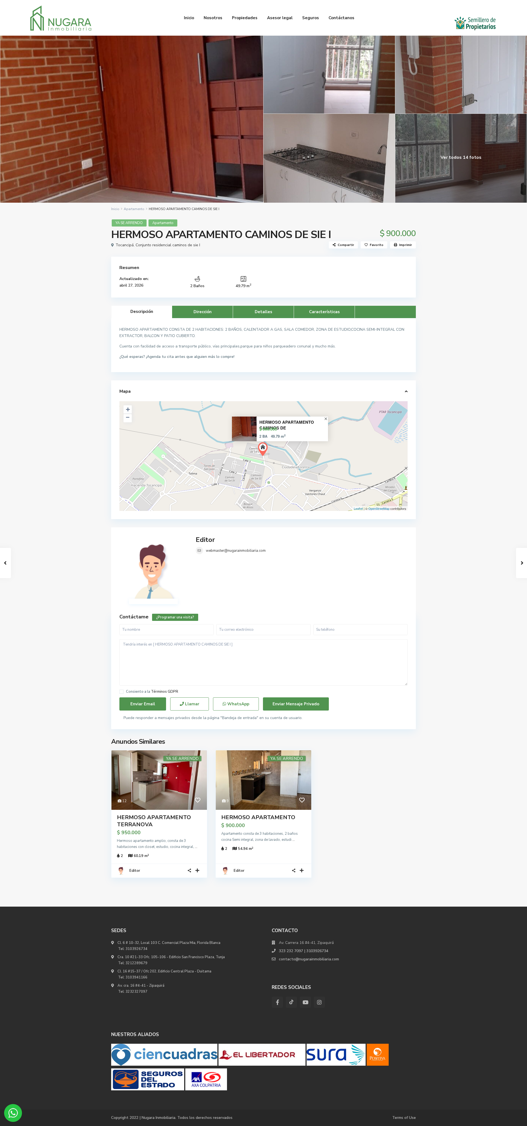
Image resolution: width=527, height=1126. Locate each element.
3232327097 (136, 991)
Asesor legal (280, 18)
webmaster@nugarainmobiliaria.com (236, 550)
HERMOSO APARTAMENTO (258, 817)
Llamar (191, 704)
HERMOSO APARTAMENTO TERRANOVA (154, 821)
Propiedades (244, 18)
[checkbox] (121, 692)
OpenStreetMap (378, 508)
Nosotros (213, 18)
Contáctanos (341, 18)
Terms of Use (404, 1117)
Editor (205, 539)
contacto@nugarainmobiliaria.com (309, 959)
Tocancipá (125, 245)
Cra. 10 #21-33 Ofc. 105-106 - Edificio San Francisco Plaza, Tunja (171, 957)
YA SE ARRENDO (129, 222)
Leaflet (358, 508)
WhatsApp (237, 704)
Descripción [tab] (141, 311)
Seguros (310, 18)
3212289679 (136, 963)
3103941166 (136, 977)
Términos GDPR (164, 691)
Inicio (189, 18)
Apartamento (134, 209)
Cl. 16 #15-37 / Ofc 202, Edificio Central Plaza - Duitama (164, 971)
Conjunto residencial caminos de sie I (168, 245)
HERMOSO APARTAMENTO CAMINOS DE (286, 425)
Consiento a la (152, 692)
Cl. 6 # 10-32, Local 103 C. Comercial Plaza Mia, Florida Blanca (168, 942)
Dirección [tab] (203, 312)
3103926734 (136, 948)
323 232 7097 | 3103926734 (303, 951)
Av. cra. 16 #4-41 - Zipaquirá (140, 985)
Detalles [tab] (263, 312)
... (196, 846)
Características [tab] (324, 312)
